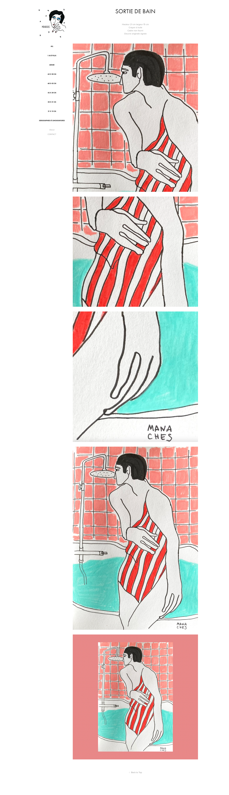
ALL (52, 46)
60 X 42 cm (52, 83)
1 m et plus (51, 56)
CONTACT (52, 134)
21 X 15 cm (52, 111)
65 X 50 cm (52, 74)
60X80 (51, 65)
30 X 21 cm (52, 102)
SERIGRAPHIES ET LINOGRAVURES (52, 121)
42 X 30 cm (52, 93)
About (52, 129)
